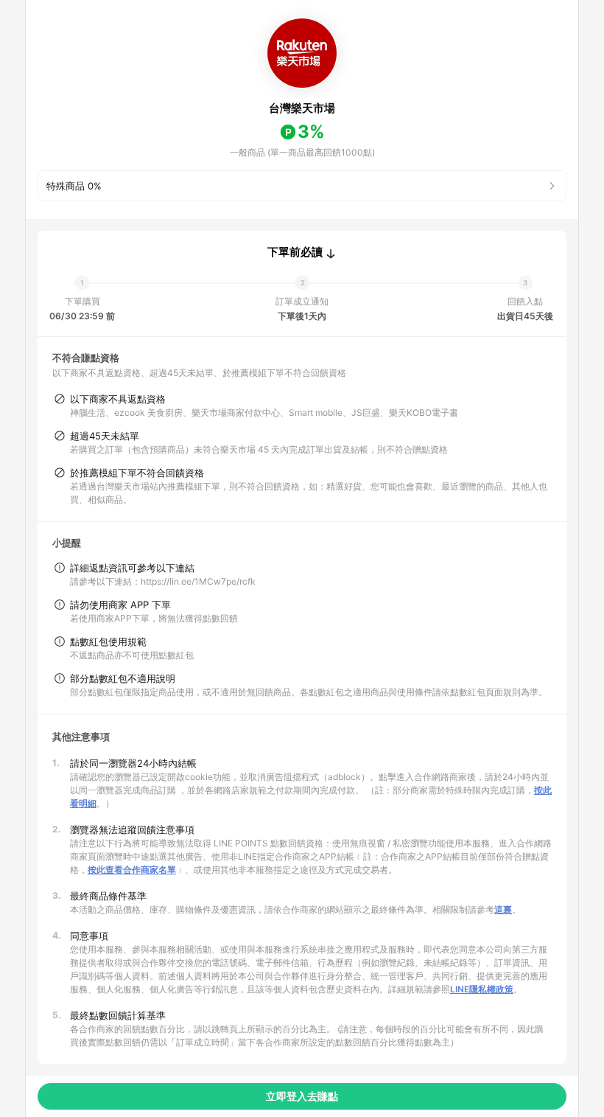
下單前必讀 (295, 252)
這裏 (503, 909)
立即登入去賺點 (302, 1096)
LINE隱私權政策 (481, 989)
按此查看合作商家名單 (132, 869)
